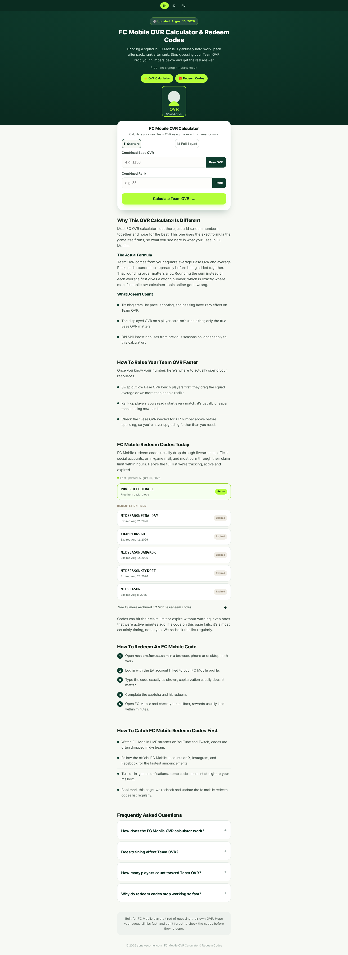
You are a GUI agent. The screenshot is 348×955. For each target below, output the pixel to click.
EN (164, 5)
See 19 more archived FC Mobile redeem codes (155, 607)
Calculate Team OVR (174, 199)
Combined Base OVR (138, 153)
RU (184, 5)
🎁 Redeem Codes (191, 78)
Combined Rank (134, 173)
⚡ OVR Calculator (157, 78)
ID (174, 5)
